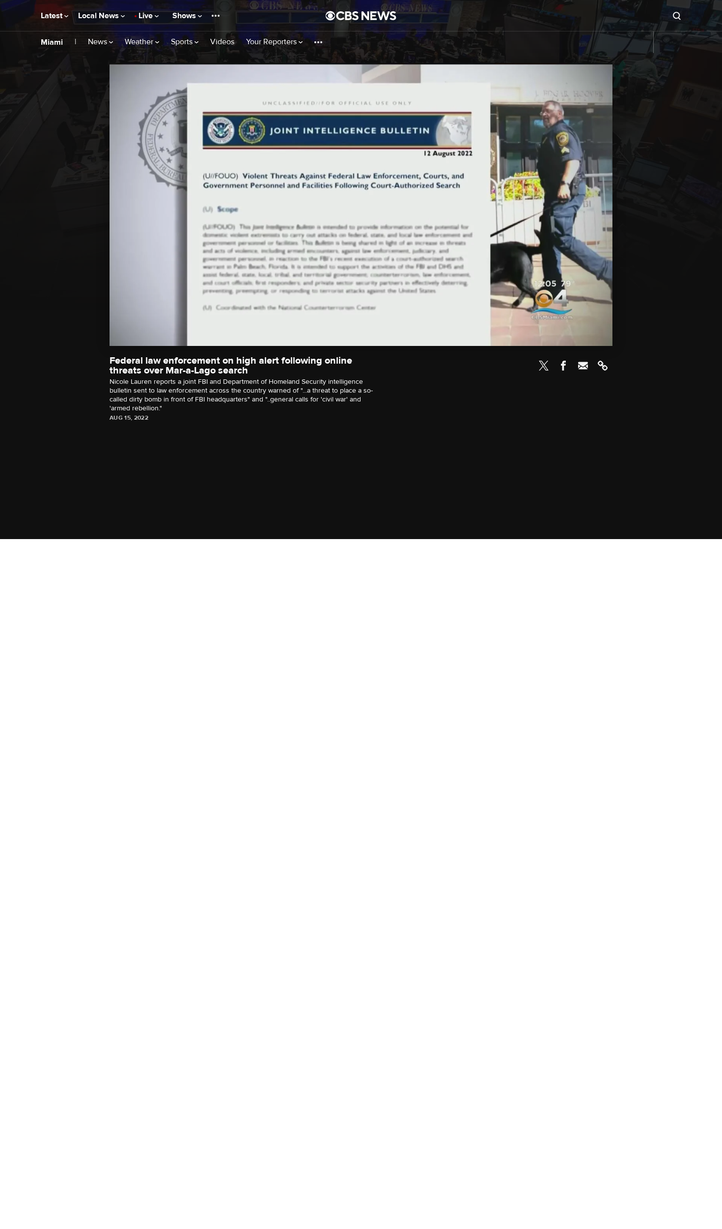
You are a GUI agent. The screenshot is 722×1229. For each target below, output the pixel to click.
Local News (99, 16)
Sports (182, 42)
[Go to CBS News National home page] (361, 16)
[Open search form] (676, 15)
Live (147, 16)
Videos (222, 42)
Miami (52, 42)
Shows (185, 16)
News (98, 42)
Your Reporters (272, 42)
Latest (52, 16)
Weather (140, 42)
